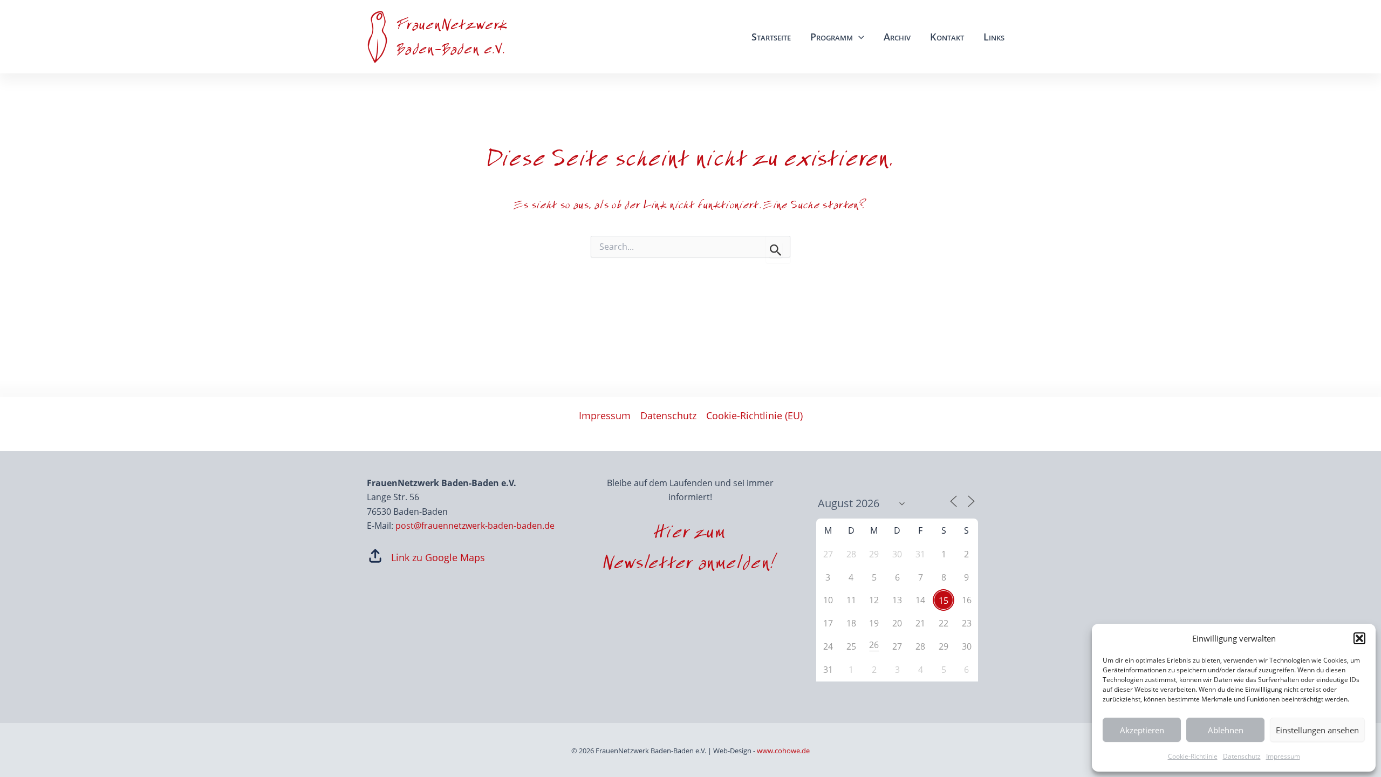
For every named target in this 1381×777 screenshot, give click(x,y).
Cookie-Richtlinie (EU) (754, 415)
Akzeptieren (1142, 730)
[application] (858, 36)
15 (943, 600)
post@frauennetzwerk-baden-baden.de (475, 525)
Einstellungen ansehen (1317, 730)
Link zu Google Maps (438, 557)
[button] (1359, 638)
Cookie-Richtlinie (1193, 756)
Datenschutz (1242, 756)
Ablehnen (1225, 730)
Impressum (1283, 756)
